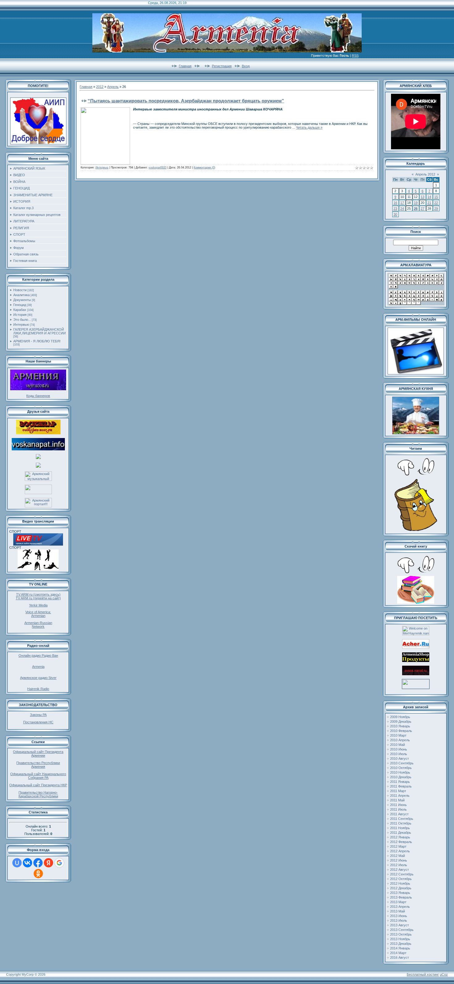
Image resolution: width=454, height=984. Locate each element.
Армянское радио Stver (38, 678)
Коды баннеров (38, 396)
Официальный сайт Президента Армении (38, 753)
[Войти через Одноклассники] (38, 873)
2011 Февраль (401, 786)
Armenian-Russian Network (38, 624)
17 (402, 203)
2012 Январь (400, 837)
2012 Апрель (400, 851)
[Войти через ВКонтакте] (27, 862)
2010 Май (397, 744)
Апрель (113, 87)
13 (422, 197)
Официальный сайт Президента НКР (38, 785)
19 (416, 203)
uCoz (444, 974)
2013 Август (399, 925)
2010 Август (399, 758)
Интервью (21, 324)
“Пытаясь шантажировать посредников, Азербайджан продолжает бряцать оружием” (186, 100)
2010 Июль (398, 754)
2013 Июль (398, 920)
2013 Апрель (400, 906)
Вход (246, 66)
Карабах (19, 310)
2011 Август (399, 814)
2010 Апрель (400, 740)
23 (395, 208)
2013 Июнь (398, 916)
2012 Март (398, 846)
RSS (355, 55)
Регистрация (222, 66)
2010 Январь (400, 726)
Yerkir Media (38, 605)
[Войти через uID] (17, 862)
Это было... (22, 319)
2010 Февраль (401, 731)
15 (436, 197)
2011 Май (397, 800)
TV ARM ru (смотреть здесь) (38, 594)
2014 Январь (400, 948)
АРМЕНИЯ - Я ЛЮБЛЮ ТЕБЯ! (37, 341)
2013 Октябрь (401, 934)
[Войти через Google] (59, 863)
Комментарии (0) (204, 167)
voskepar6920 (157, 167)
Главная (185, 66)
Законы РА (38, 715)
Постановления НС (38, 722)
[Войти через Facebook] (38, 862)
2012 (99, 87)
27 (422, 208)
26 (416, 208)
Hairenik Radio (38, 689)
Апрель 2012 (425, 174)
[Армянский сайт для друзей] (415, 647)
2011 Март (398, 791)
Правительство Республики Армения (38, 764)
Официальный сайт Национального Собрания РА (38, 775)
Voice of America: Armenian (38, 614)
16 (395, 203)
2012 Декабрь (400, 888)
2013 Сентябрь (402, 930)
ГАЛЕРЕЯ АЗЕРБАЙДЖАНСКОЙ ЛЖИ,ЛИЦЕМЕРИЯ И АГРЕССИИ (39, 331)
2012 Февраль (401, 842)
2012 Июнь (398, 860)
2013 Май (397, 911)
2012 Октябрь (401, 879)
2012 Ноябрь (400, 883)
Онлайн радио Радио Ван (38, 655)
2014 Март (398, 953)
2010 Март (398, 735)
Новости (20, 290)
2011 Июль (398, 809)
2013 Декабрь (400, 943)
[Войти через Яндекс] (48, 862)
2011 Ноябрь (400, 828)
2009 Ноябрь (400, 717)
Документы (22, 300)
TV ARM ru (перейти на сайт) (38, 598)
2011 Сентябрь (401, 819)
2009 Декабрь (400, 721)
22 (436, 203)
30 (395, 214)
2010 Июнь (398, 749)
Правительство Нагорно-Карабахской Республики (38, 794)
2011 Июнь (398, 805)
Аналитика (21, 295)
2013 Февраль (401, 897)
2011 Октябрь (400, 823)
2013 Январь (400, 893)
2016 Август (399, 957)
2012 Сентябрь (402, 874)
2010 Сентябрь (402, 763)
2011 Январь (400, 781)
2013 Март (398, 902)
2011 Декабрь (400, 832)
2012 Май (397, 856)
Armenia (38, 666)
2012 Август (399, 869)
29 (436, 208)
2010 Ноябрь (400, 772)
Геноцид (19, 305)
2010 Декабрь (400, 777)
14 (429, 197)
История (20, 314)
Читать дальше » (309, 127)
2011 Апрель (400, 795)
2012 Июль (398, 865)
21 (429, 203)
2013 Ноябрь (400, 939)
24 (402, 208)
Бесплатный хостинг (423, 974)
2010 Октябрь (401, 768)
